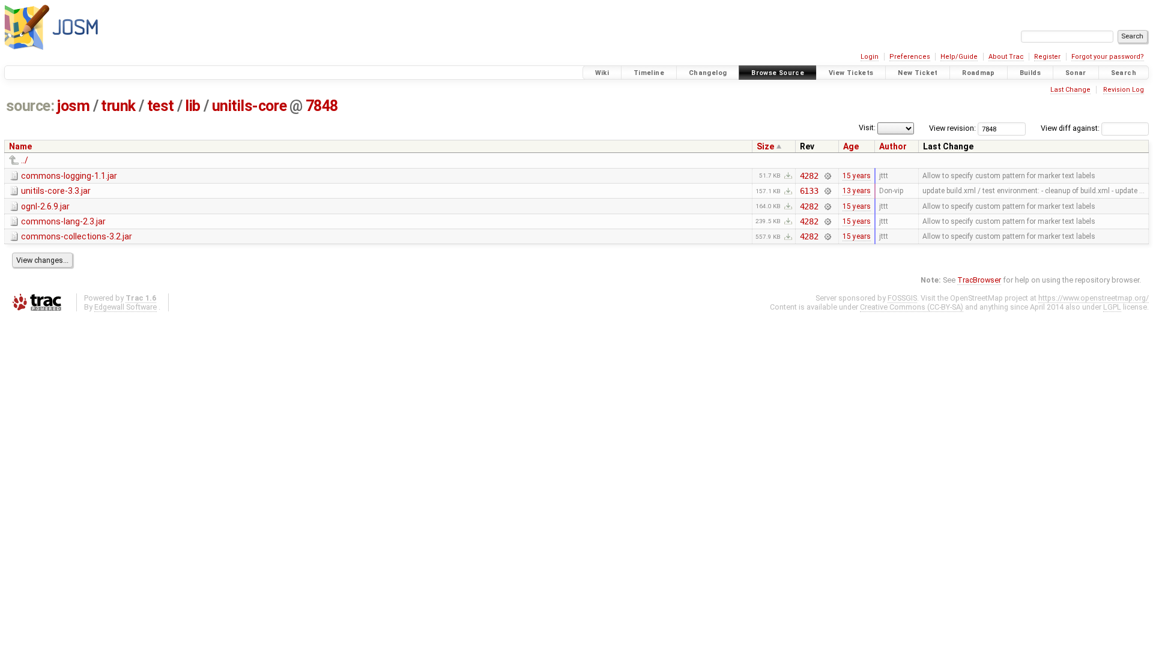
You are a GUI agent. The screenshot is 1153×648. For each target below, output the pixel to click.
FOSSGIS (902, 297)
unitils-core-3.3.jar (56, 191)
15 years (857, 176)
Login (870, 57)
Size (765, 146)
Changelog (708, 73)
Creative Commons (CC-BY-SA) (911, 306)
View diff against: (1071, 128)
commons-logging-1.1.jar (69, 176)
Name (20, 146)
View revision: (952, 128)
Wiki (602, 73)
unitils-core (249, 106)
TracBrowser (979, 279)
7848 (322, 106)
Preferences (909, 57)
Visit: (867, 127)
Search (1123, 73)
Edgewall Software (125, 306)
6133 (809, 191)
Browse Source (777, 73)
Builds (1030, 73)
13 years (857, 191)
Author (893, 146)
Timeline (649, 73)
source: (30, 106)
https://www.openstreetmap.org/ (1093, 297)
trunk (118, 106)
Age (851, 146)
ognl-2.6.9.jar (45, 206)
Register (1047, 57)
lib (193, 106)
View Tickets (851, 73)
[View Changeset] (827, 176)
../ (24, 160)
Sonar (1075, 73)
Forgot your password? (1107, 57)
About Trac (1006, 57)
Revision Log (1123, 90)
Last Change (1070, 90)
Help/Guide (959, 57)
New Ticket (917, 73)
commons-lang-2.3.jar (63, 221)
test (160, 106)
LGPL (1112, 306)
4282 (809, 176)
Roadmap (978, 73)
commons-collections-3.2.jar (76, 236)
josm (73, 106)
